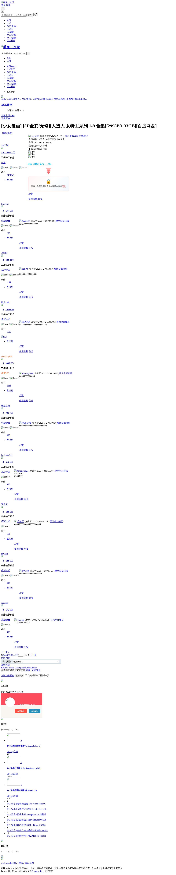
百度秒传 (11, 40)
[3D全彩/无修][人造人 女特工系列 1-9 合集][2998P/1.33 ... (60, 99)
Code (27, 668)
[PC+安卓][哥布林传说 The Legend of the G (23, 746)
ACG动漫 (11, 38)
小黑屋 (20, 863)
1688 (12, 309)
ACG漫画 (11, 26)
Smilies (33, 668)
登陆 (9, 58)
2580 (8, 152)
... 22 (15, 655)
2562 (3, 152)
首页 (9, 20)
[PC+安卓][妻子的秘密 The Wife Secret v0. (26, 804)
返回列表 (5, 658)
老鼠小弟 (5, 405)
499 (7, 511)
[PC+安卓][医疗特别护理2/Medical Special (26, 836)
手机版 (12, 863)
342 (7, 610)
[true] (35, 14)
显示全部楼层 (71, 136)
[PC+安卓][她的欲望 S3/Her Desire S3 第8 (26, 825)
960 (11, 462)
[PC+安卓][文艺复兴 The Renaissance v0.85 (23, 768)
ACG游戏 (11, 35)
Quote (22, 668)
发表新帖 (5, 118)
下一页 (33, 655)
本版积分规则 (7, 675)
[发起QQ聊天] (4, 336)
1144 (12, 260)
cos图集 (10, 32)
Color (5, 668)
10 (12, 655)
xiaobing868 (6, 356)
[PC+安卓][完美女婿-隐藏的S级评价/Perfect (27, 830)
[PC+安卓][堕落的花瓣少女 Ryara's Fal (22, 790)
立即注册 (36, 670)
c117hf (4, 253)
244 (7, 211)
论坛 (9, 23)
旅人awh (5, 302)
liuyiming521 (7, 455)
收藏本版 (8, 115)
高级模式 (5, 665)
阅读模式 (83, 136)
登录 (3, 5)
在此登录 (34, 711)
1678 (8, 309)
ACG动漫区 (14, 99)
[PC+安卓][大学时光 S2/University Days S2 (26, 809)
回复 (64, 186)
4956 (12, 363)
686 (11, 610)
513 (11, 511)
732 (7, 462)
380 (7, 560)
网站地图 (29, 863)
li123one (5, 204)
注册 (8, 5)
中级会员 (5, 220)
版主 (3, 162)
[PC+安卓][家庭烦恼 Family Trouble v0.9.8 (26, 820)
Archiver (5, 863)
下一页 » (5, 652)
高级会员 (5, 472)
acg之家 (5, 145)
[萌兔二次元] (7, 2)
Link (17, 668)
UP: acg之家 (12, 751)
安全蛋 (4, 504)
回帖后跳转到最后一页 (39, 675)
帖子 (30, 15)
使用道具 (32, 199)
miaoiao (4, 603)
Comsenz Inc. (37, 871)
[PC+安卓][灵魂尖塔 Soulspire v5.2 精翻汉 (26, 814)
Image (11, 668)
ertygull (4, 554)
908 (7, 260)
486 (11, 413)
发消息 (10, 180)
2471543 (10, 175)
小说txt (10, 29)
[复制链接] (7, 133)
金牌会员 (5, 270)
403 (11, 560)
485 (7, 413)
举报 (40, 199)
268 (11, 211)
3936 (8, 363)
